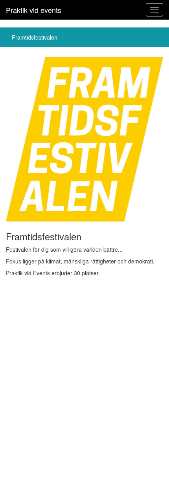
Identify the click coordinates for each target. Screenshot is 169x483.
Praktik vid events (33, 10)
